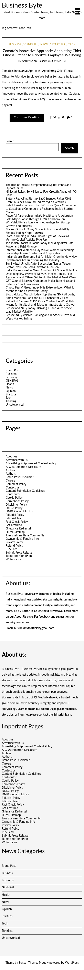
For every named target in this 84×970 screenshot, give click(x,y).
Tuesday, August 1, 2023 (51, 61)
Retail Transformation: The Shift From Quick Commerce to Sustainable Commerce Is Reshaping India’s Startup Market (41, 209)
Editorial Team (14, 518)
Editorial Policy (15, 515)
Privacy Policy (14, 542)
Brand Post (13, 370)
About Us (20, 616)
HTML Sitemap (15, 532)
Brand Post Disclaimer (19, 477)
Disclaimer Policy (16, 504)
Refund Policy (14, 545)
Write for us (13, 559)
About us (11, 456)
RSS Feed (12, 549)
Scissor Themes (28, 962)
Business (15, 44)
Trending (11, 401)
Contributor (13, 494)
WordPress (72, 962)
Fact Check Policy (17, 522)
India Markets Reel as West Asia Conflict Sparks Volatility (41, 270)
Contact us (12, 487)
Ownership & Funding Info (22, 538)
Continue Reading (26, 117)
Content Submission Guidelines (25, 490)
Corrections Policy (17, 501)
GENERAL (30, 44)
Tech (71, 44)
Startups (58, 44)
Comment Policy (16, 484)
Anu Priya (27, 61)
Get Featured (14, 525)
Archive (10, 470)
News (44, 44)
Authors (11, 473)
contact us (22, 622)
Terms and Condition (19, 556)
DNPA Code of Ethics (19, 511)
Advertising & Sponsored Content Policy (31, 463)
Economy (12, 377)
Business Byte (22, 5)
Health (10, 384)
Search (10, 141)
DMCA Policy (14, 508)
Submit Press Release (19, 552)
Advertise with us (17, 460)
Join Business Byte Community (25, 535)
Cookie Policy (14, 497)
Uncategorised (15, 404)
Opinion (11, 391)
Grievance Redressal (18, 528)
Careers (10, 480)
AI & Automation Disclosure (23, 467)
